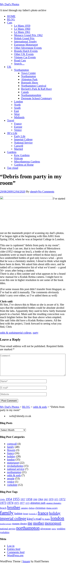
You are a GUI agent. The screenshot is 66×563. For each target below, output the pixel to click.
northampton (14, 472)
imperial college (22, 332)
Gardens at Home (24, 164)
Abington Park (29, 79)
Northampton (21, 69)
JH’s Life (12, 133)
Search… (19, 63)
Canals (25, 92)
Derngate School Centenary (36, 98)
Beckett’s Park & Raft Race (36, 88)
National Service (23, 142)
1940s (2, 500)
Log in (10, 545)
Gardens (11, 152)
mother (38, 523)
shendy (34, 191)
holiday (11, 456)
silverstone (45, 528)
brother (13, 507)
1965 (46, 499)
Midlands (19, 117)
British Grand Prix (24, 38)
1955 (16, 499)
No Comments (46, 191)
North (17, 104)
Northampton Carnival (33, 85)
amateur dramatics (53, 503)
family (10, 446)
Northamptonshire (31, 95)
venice (10, 481)
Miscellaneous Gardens (27, 161)
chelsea (31, 508)
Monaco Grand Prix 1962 (28, 35)
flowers (11, 450)
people (10, 478)
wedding (61, 528)
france (10, 453)
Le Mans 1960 (22, 28)
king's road (34, 519)
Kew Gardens (22, 155)
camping (24, 508)
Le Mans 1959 (22, 25)
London (18, 101)
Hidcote (18, 158)
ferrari (25, 513)
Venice (18, 129)
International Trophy (25, 41)
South (17, 107)
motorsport (13, 462)
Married (18, 148)
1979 (27, 503)
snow (54, 529)
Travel (10, 120)
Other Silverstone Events (28, 47)
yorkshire (12, 484)
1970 (51, 499)
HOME (11, 16)
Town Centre (28, 73)
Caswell (18, 145)
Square (26, 561)
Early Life (19, 136)
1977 (22, 503)
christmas (40, 507)
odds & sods (7, 332)
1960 (35, 499)
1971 (56, 499)
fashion (18, 513)
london (11, 459)
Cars (9, 22)
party (35, 332)
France (18, 123)
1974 (10, 503)
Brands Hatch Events (26, 50)
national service (15, 469)
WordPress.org (15, 555)
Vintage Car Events (25, 57)
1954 (9, 499)
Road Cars (20, 60)
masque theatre (19, 523)
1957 (22, 499)
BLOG (11, 19)
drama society (52, 508)
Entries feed (13, 549)
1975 (16, 503)
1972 (62, 499)
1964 (40, 499)
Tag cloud (12, 167)
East (16, 111)
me (30, 523)
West (17, 114)
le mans (46, 519)
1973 (3, 503)
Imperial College (23, 139)
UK (9, 66)
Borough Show (29, 82)
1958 (29, 499)
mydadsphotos (15, 465)
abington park (38, 503)
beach (3, 507)
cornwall (12, 443)
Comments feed (15, 552)
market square (5, 524)
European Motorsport (26, 44)
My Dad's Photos (9, 4)
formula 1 (33, 514)
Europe (18, 126)
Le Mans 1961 (22, 32)
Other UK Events (24, 54)
